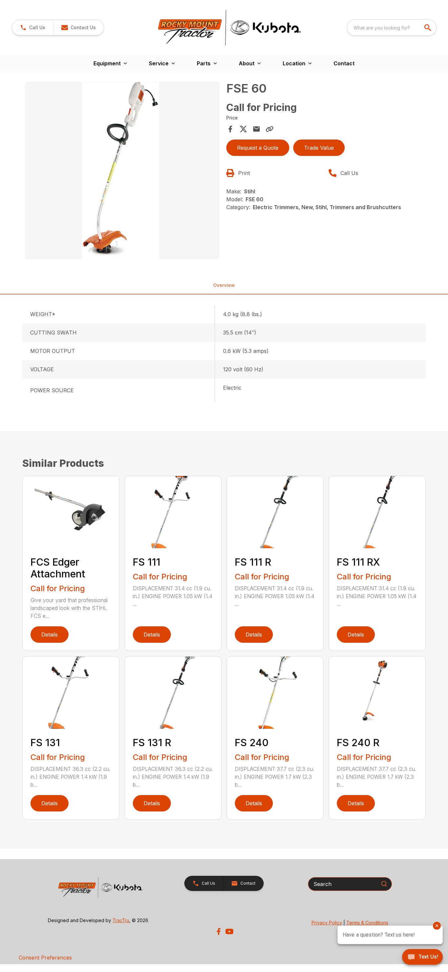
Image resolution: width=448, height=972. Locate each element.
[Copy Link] (270, 129)
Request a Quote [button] (257, 147)
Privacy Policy (327, 922)
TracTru (120, 920)
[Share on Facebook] (230, 129)
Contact (344, 63)
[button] (32, 27)
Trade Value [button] (319, 147)
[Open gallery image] (122, 170)
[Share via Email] (256, 129)
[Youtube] (229, 931)
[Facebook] (218, 931)
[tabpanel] (122, 171)
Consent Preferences (45, 957)
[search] (428, 27)
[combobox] (391, 27)
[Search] (384, 883)
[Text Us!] (422, 957)
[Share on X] (243, 129)
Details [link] (49, 634)
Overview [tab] (224, 285)
